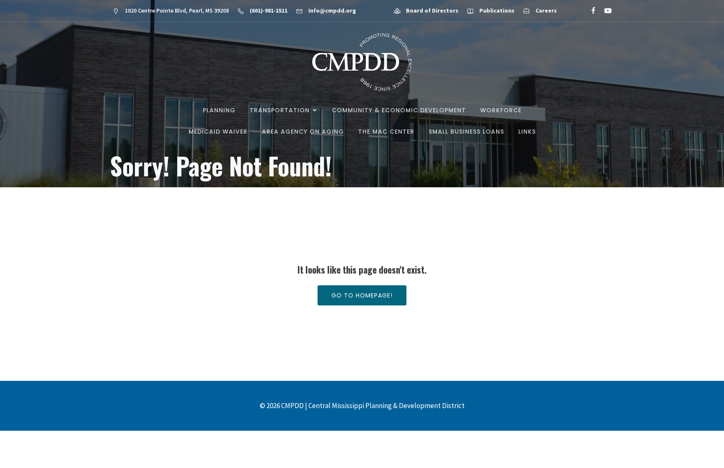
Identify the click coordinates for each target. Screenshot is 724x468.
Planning (219, 110)
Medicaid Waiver (218, 131)
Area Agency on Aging (303, 131)
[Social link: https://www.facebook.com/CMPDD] (589, 11)
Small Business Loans (466, 131)
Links (527, 131)
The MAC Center (386, 131)
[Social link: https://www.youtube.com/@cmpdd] (604, 11)
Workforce (501, 110)
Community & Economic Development (399, 110)
